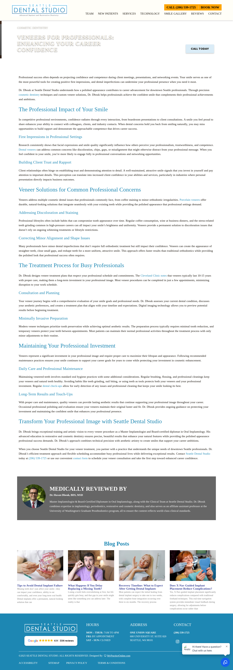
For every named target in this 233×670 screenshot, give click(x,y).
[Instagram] (177, 641)
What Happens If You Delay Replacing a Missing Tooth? (85, 587)
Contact (215, 13)
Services (129, 13)
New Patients (108, 13)
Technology (150, 13)
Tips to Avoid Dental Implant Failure (40, 585)
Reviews (197, 13)
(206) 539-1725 (38, 458)
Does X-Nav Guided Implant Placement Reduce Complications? (191, 587)
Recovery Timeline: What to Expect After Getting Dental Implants (141, 587)
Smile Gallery (175, 13)
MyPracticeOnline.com (118, 655)
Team (89, 13)
